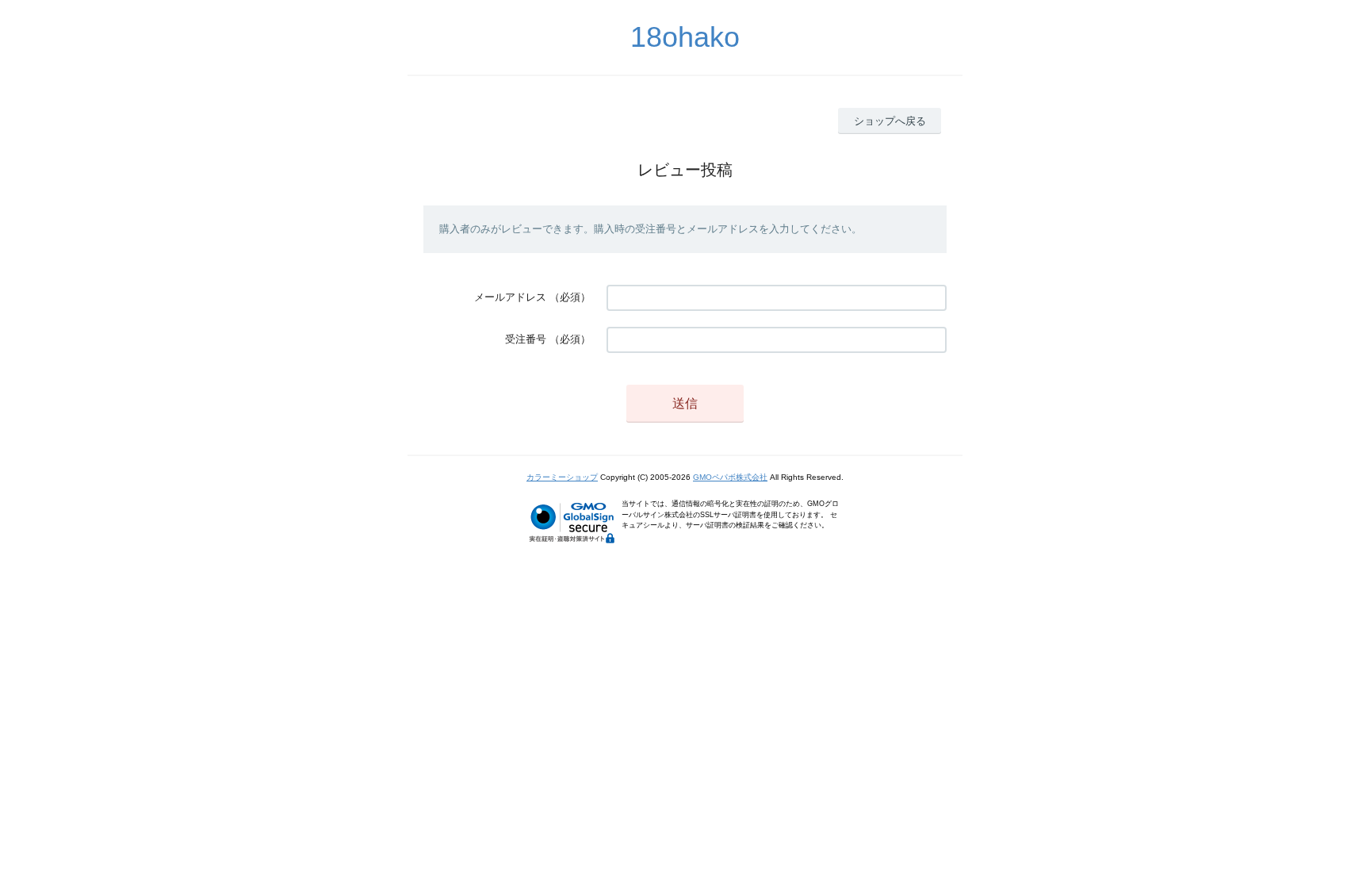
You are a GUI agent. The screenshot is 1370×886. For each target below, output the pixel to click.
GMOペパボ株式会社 (730, 477)
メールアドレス (510, 297)
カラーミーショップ (562, 477)
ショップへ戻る (890, 121)
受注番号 (525, 339)
